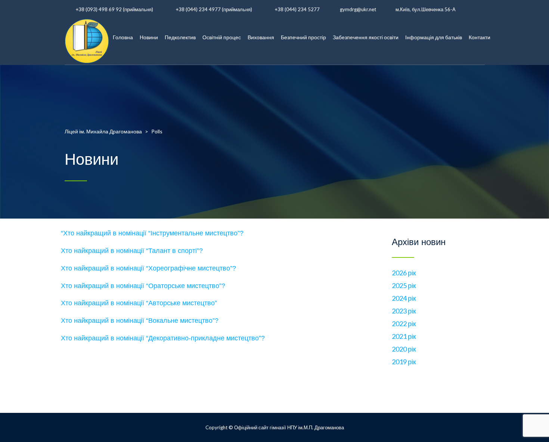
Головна (123, 37)
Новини (149, 37)
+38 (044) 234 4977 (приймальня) (214, 9)
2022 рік (404, 323)
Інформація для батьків (433, 37)
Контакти (479, 37)
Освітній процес (221, 37)
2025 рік (404, 285)
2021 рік (404, 336)
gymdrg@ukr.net (358, 9)
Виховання (261, 37)
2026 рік (404, 273)
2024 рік (404, 298)
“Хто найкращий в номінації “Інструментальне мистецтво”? (152, 233)
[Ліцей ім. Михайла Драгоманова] (87, 37)
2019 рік (404, 362)
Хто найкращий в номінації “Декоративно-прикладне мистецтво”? (163, 338)
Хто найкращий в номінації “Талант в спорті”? (132, 250)
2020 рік (404, 349)
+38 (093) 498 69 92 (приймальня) (114, 9)
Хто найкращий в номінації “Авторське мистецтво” (139, 303)
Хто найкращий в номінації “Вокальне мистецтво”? (139, 320)
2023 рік (404, 311)
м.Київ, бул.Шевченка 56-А (426, 9)
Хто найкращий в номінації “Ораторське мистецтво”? (143, 286)
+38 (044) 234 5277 (297, 9)
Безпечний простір (303, 37)
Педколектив (180, 37)
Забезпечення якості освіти (365, 37)
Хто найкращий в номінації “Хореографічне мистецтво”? (148, 268)
